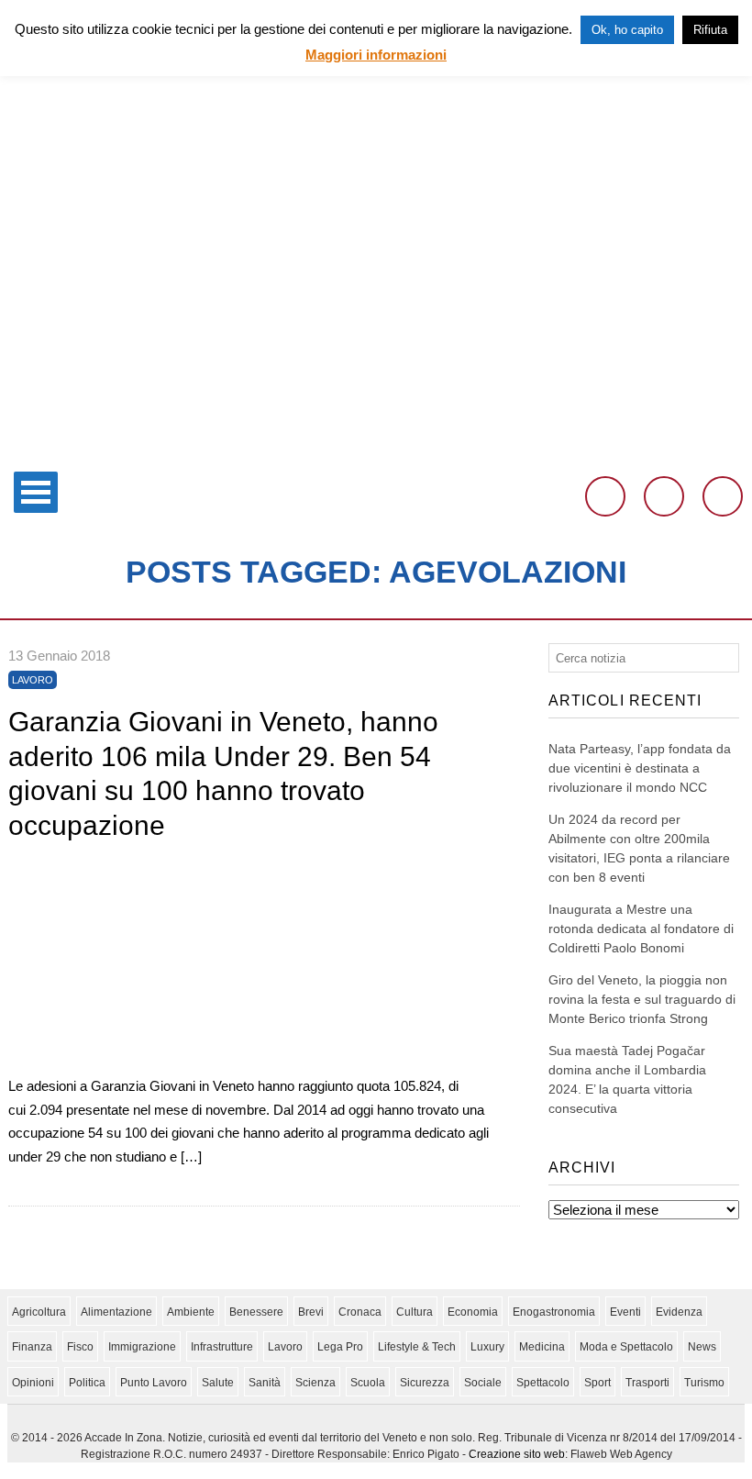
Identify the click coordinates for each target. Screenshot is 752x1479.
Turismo (704, 1382)
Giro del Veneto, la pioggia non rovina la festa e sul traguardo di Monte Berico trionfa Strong (641, 999)
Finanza (32, 1346)
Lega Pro (340, 1346)
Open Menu (36, 492)
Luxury (487, 1346)
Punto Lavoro (153, 1382)
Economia (473, 1312)
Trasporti (647, 1382)
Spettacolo (543, 1382)
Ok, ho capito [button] (627, 30)
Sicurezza (424, 1382)
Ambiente (191, 1312)
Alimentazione (116, 1312)
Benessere (256, 1312)
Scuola (367, 1382)
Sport (597, 1382)
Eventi (625, 1312)
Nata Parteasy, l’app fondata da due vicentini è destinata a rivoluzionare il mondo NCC (639, 768)
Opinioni (33, 1382)
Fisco (80, 1346)
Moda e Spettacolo (626, 1346)
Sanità (265, 1382)
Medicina (542, 1346)
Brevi (311, 1312)
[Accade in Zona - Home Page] (376, 451)
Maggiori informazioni (376, 54)
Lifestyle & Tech (417, 1346)
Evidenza (679, 1312)
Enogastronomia (554, 1312)
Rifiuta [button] (710, 30)
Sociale (483, 1382)
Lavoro (32, 679)
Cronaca (360, 1312)
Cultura (414, 1312)
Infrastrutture (222, 1346)
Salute (218, 1382)
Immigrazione (142, 1346)
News (702, 1346)
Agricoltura (39, 1312)
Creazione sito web (517, 1454)
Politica (87, 1382)
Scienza (315, 1382)
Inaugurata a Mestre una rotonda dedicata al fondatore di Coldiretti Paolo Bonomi (641, 928)
